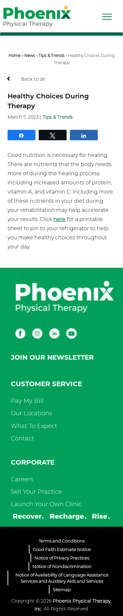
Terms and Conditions (62, 540)
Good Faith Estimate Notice (62, 549)
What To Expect (34, 426)
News (29, 55)
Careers (22, 479)
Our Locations (31, 413)
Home (15, 55)
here (59, 219)
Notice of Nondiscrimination (62, 566)
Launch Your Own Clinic (46, 504)
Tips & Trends (52, 55)
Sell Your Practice (36, 491)
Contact (22, 438)
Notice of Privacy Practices (61, 557)
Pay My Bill (27, 400)
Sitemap (62, 589)
